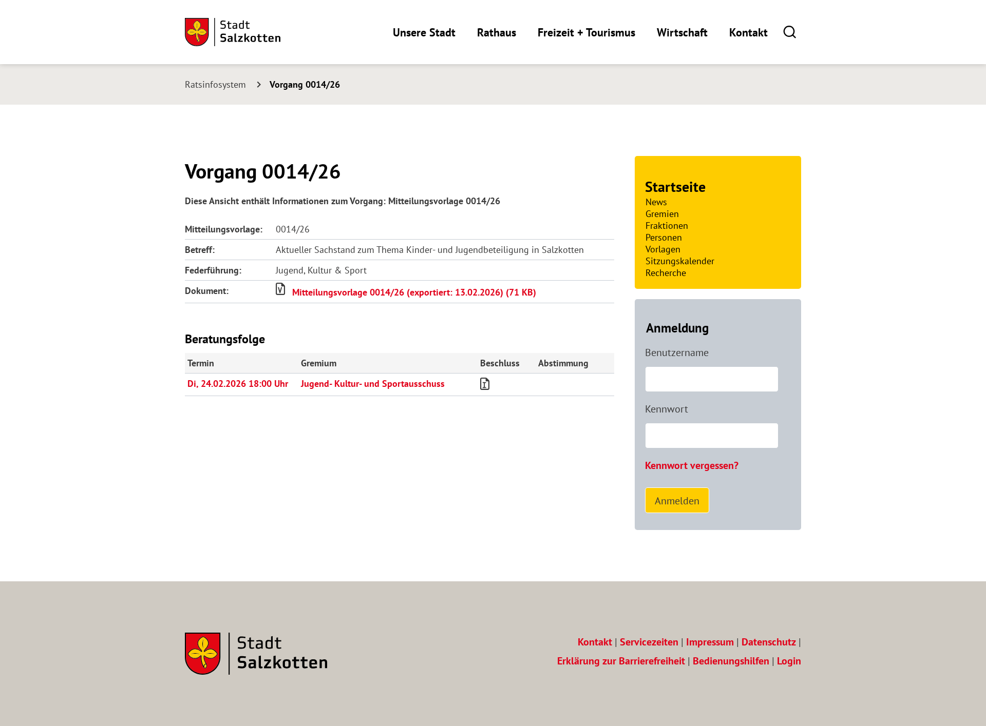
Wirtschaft (682, 32)
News (656, 202)
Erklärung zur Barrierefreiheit (621, 661)
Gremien (662, 214)
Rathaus (496, 32)
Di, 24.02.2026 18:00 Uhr (237, 383)
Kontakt (748, 32)
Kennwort (666, 409)
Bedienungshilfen (731, 661)
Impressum (710, 642)
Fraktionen (667, 225)
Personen (664, 237)
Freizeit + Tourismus (586, 32)
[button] (789, 31)
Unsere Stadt (424, 32)
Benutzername (677, 352)
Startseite (675, 186)
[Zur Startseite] (232, 32)
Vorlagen (663, 249)
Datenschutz (769, 642)
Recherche (666, 273)
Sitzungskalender (680, 261)
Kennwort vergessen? (691, 465)
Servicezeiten (649, 642)
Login (789, 661)
